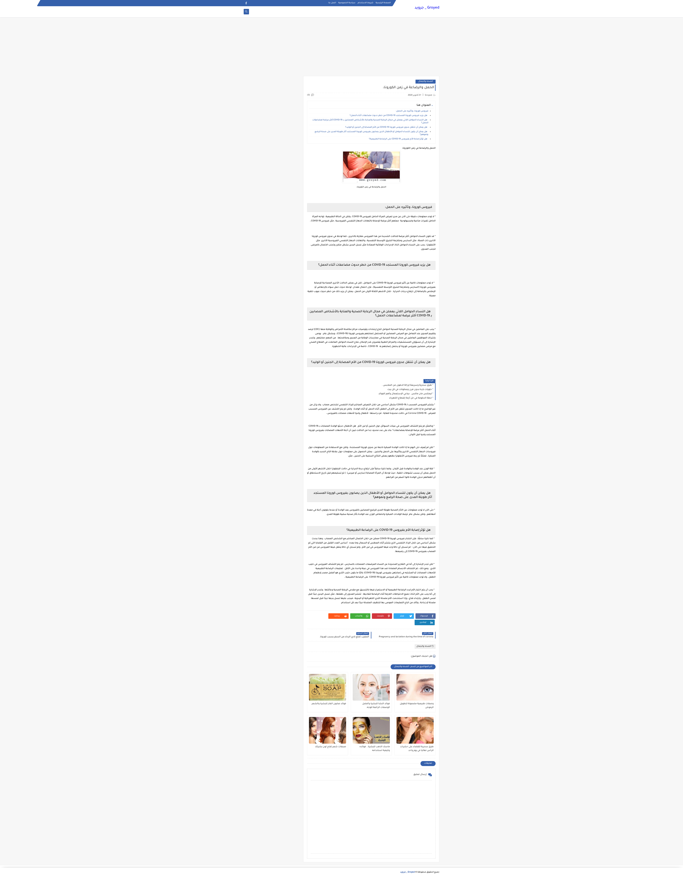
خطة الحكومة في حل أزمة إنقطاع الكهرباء (410, 398)
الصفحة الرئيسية (383, 3)
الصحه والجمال (425, 81)
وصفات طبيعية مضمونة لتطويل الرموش (417, 706)
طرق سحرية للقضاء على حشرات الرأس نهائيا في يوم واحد (417, 749)
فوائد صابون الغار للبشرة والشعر (329, 704)
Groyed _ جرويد (427, 8)
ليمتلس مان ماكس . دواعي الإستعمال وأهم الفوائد (405, 394)
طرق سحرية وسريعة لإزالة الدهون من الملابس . (407, 385)
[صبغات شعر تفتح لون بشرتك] (327, 730)
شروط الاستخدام (365, 3)
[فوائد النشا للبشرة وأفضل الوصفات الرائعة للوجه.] (371, 687)
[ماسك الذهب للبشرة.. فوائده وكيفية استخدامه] (371, 730)
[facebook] (246, 3)
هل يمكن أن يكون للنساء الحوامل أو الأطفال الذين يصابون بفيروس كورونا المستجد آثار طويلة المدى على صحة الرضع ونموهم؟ (371, 133)
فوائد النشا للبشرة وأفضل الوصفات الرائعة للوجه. (376, 706)
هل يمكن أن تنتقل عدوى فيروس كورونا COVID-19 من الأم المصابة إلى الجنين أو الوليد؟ (386, 127)
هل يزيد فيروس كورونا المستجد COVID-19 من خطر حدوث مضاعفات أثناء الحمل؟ (389, 116)
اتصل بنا (332, 3)
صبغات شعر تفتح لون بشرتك (330, 747)
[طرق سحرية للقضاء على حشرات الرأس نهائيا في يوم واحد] (415, 730)
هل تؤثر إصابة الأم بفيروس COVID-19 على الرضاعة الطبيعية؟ (398, 139)
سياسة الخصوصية (346, 3)
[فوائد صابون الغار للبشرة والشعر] (327, 687)
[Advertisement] (341, 48)
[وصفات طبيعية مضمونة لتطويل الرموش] (415, 687)
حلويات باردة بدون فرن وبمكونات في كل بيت (409, 389)
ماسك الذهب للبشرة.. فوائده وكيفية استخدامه (374, 749)
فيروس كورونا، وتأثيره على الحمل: (411, 111)
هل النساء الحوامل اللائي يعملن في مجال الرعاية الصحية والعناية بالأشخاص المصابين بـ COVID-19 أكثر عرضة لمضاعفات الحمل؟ (370, 121)
